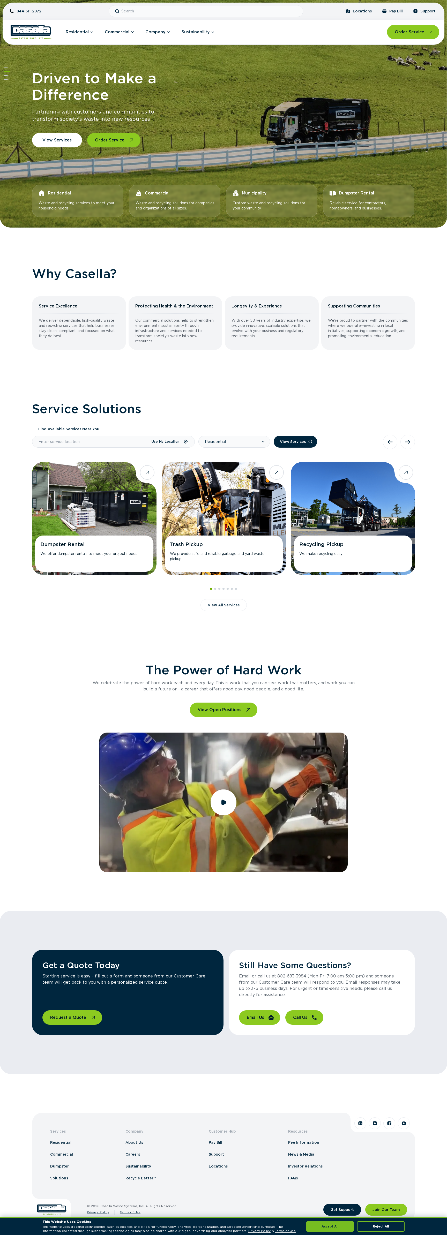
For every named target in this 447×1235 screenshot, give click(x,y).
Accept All (330, 1226)
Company (155, 31)
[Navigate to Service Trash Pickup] (224, 518)
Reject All (381, 1226)
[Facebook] (389, 1123)
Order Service (409, 31)
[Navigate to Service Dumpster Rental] (94, 518)
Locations (362, 11)
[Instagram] (375, 1123)
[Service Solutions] (7, 71)
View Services (57, 140)
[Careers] (6, 75)
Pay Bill (396, 11)
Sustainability (196, 31)
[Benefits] (6, 68)
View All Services (224, 605)
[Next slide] (407, 442)
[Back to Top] (6, 64)
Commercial (117, 31)
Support (428, 11)
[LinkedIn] (360, 1123)
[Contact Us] (6, 79)
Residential (77, 31)
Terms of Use (130, 1212)
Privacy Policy (98, 1212)
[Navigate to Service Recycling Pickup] (353, 518)
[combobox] (210, 11)
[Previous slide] (390, 442)
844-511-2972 (29, 11)
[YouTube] (404, 1123)
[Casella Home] (31, 32)
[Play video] (223, 802)
